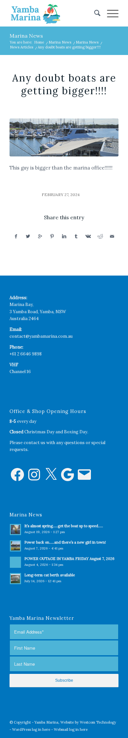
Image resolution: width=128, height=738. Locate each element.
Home (39, 42)
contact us (34, 442)
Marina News (26, 35)
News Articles (21, 47)
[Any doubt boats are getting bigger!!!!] (64, 137)
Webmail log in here (71, 729)
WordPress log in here (31, 729)
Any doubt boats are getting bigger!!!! (64, 84)
